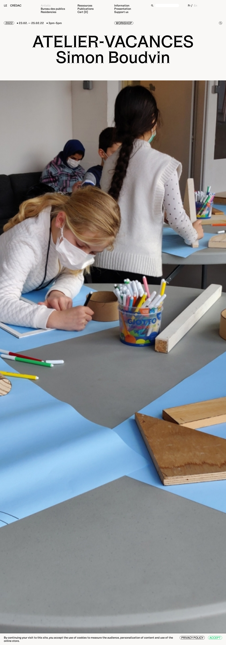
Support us (121, 12)
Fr (189, 5)
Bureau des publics (53, 8)
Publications (85, 8)
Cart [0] (82, 12)
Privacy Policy (192, 637)
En (195, 5)
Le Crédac (12, 5)
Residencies (48, 12)
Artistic (46, 5)
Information (121, 5)
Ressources (84, 5)
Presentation (122, 8)
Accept (215, 637)
